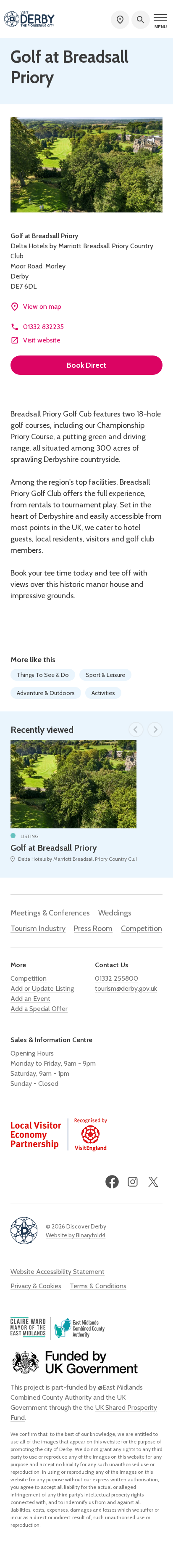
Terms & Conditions (98, 1286)
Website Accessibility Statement (57, 1272)
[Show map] (120, 20)
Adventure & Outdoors (46, 693)
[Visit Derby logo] (29, 19)
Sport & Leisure (105, 675)
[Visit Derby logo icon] (23, 1231)
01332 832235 (43, 327)
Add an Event (30, 999)
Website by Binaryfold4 (75, 1235)
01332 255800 (116, 978)
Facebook (112, 1182)
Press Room (93, 928)
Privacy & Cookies (35, 1286)
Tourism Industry (38, 928)
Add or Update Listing (42, 988)
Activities (103, 693)
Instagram (132, 1182)
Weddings (114, 913)
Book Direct (86, 365)
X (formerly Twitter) (153, 1182)
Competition (141, 928)
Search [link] (140, 20)
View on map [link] (42, 306)
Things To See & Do (43, 675)
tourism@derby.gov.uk (126, 988)
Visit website (41, 340)
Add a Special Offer (39, 1009)
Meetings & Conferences (50, 913)
